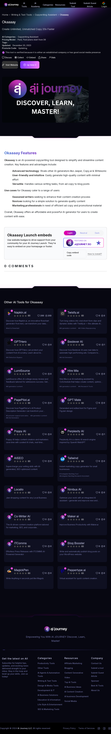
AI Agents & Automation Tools (49, 674)
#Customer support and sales (17, 416)
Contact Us (96, 663)
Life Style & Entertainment (50, 704)
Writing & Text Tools (21, 14)
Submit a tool (97, 668)
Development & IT (46, 690)
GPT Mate (74, 399)
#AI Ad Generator (66, 357)
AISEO (18, 458)
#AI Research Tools (85, 386)
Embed (32, 57)
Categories (48, 5)
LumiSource (22, 370)
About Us (95, 690)
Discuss (8, 57)
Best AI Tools (97, 685)
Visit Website (12, 65)
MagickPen (21, 570)
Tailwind (73, 458)
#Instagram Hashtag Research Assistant (74, 476)
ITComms (20, 543)
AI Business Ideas (72, 687)
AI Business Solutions (48, 695)
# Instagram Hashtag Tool (69, 474)
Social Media (70, 701)
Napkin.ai (20, 312)
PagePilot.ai (22, 399)
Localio (18, 489)
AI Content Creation (73, 692)
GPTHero (20, 341)
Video (67, 677)
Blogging (68, 668)
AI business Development (76, 696)
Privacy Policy (69, 728)
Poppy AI (20, 431)
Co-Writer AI (22, 516)
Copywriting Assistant (46, 14)
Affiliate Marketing (73, 663)
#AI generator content (68, 328)
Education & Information (49, 700)
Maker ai (73, 516)
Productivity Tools (46, 663)
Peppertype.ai (77, 570)
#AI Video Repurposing (87, 328)
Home (5, 14)
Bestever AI (75, 341)
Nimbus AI (74, 489)
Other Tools (43, 668)
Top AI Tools (70, 682)
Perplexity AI (76, 431)
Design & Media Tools (48, 685)
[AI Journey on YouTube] (109, 728)
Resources (60, 5)
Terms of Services (86, 728)
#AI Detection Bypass (14, 357)
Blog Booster (76, 543)
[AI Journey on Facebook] (104, 728)
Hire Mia (73, 370)
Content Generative (73, 673)
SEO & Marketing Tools (48, 709)
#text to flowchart (12, 328)
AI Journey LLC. (25, 728)
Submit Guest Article (97, 674)
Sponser (95, 681)
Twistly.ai (73, 312)
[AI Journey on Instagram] (98, 728)
